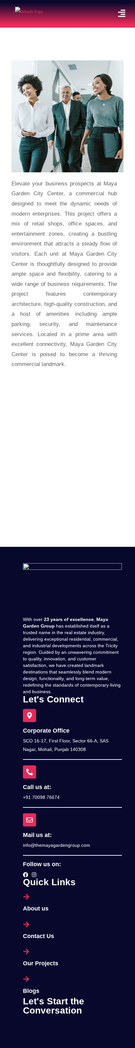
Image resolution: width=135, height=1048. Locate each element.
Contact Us (38, 936)
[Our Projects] (72, 951)
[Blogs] (72, 979)
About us (35, 908)
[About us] (72, 896)
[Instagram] (34, 874)
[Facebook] (25, 874)
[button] (121, 14)
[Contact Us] (72, 924)
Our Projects (40, 963)
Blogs (31, 991)
